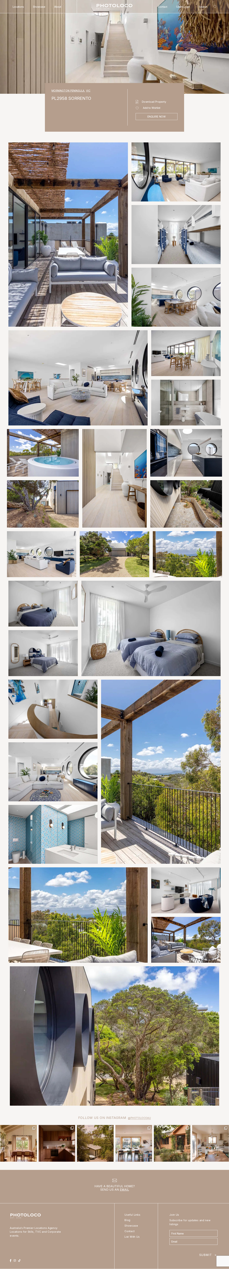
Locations (18, 6)
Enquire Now (156, 116)
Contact (162, 6)
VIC (88, 90)
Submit (208, 1254)
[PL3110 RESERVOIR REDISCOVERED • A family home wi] (133, 1143)
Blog (127, 1220)
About (57, 6)
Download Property (154, 101)
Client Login (183, 6)
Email (124, 1189)
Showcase (39, 6)
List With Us (132, 1236)
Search (203, 6)
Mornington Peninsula (68, 90)
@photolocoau (139, 1117)
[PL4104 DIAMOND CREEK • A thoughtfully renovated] (18, 1143)
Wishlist (214, 7)
